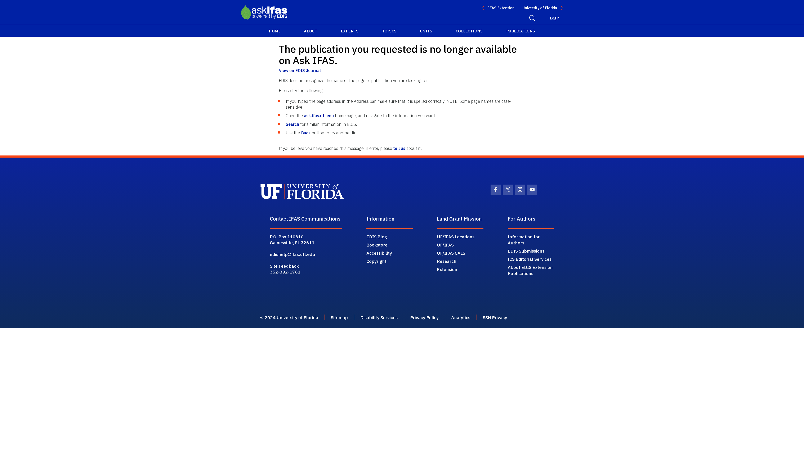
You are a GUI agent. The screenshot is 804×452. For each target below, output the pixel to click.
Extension (447, 269)
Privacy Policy (424, 317)
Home (275, 31)
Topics (389, 31)
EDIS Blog (376, 237)
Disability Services (379, 317)
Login (554, 18)
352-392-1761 (285, 272)
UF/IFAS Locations (455, 237)
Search (292, 124)
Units (426, 31)
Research (446, 261)
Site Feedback (284, 266)
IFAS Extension (501, 7)
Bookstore (377, 245)
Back (306, 133)
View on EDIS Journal (300, 70)
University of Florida (539, 7)
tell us (399, 148)
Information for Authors (524, 240)
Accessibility (379, 253)
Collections (469, 31)
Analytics (460, 317)
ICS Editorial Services (529, 259)
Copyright (376, 261)
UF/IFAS (445, 245)
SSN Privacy (495, 317)
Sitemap (339, 317)
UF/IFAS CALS (451, 253)
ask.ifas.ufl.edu (319, 115)
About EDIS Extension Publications (530, 270)
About (310, 31)
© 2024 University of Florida (289, 317)
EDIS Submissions (526, 251)
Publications (520, 31)
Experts (350, 31)
